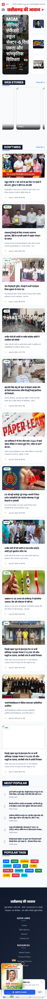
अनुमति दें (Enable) (21, 992)
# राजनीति (29, 871)
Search (24, 934)
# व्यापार (6, 875)
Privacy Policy (24, 957)
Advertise (24, 965)
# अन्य (6, 861)
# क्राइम (14, 861)
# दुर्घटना (17, 866)
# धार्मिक (33, 866)
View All (39, 82)
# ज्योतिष (34, 861)
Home (24, 925)
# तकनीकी (7, 866)
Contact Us (24, 938)
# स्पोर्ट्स (16, 875)
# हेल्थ (24, 875)
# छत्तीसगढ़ (24, 861)
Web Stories (24, 930)
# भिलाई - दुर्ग (8, 871)
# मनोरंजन (19, 871)
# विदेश (38, 871)
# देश (25, 866)
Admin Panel (24, 952)
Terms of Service (24, 961)
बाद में (39, 992)
